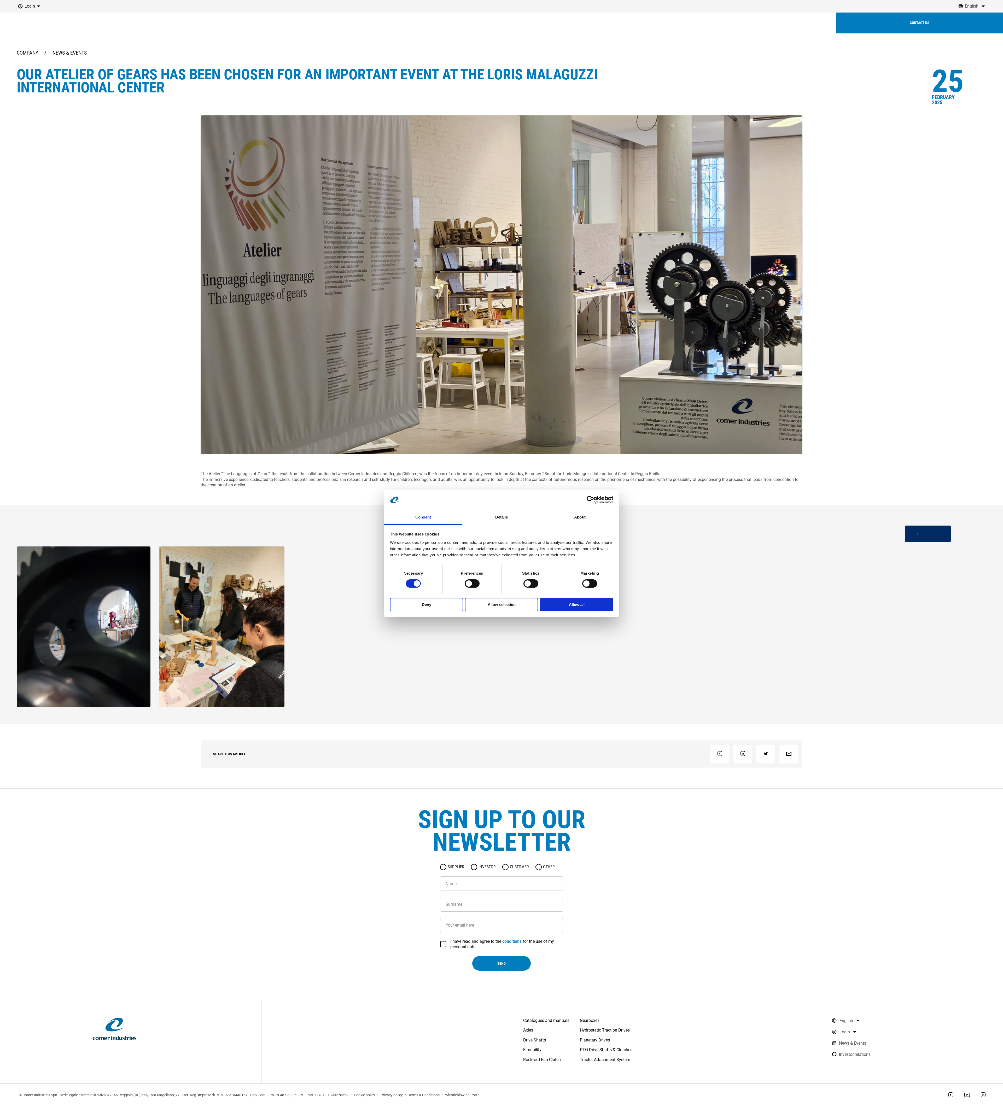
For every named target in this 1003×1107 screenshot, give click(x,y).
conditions (512, 941)
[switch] (472, 583)
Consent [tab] (423, 517)
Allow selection (502, 604)
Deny (426, 604)
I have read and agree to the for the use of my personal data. (502, 944)
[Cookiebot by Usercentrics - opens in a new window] (590, 500)
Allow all (577, 604)
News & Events (70, 52)
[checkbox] (443, 944)
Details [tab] (501, 517)
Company (27, 52)
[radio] (443, 867)
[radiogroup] (501, 867)
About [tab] (580, 517)
